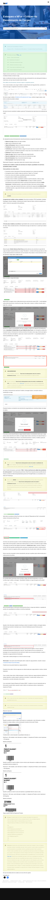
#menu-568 (26, 880)
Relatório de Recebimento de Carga (23, 97)
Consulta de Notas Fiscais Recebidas (11, 662)
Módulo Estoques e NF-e (16, 880)
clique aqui (22, 383)
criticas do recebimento (41, 880)
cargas (35, 880)
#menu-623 (31, 880)
